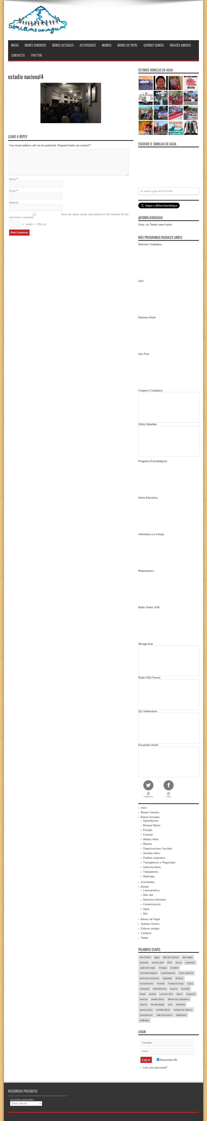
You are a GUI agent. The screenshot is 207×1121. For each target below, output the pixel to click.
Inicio (15, 45)
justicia (152, 994)
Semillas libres (151, 853)
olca (170, 1004)
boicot (179, 962)
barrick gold (158, 962)
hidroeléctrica (159, 989)
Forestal (148, 834)
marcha (143, 999)
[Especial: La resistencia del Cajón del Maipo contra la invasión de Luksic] (191, 113)
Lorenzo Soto (166, 994)
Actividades (88, 45)
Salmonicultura (152, 867)
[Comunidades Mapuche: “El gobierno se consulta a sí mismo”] (161, 98)
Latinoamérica (151, 890)
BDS (169, 962)
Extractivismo (146, 983)
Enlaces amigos (180, 45)
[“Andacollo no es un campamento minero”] (146, 83)
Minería (147, 843)
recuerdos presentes (22, 1099)
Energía (147, 830)
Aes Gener (145, 957)
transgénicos (146, 1015)
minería (143, 1004)
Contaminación (152, 904)
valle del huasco (164, 1015)
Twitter (36, 55)
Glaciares (144, 989)
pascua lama (146, 1010)
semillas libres (163, 1010)
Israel (142, 994)
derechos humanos (149, 978)
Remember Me (168, 1059)
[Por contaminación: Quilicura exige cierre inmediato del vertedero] (176, 113)
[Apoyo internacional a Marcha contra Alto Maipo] (176, 83)
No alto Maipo (157, 1004)
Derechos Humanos (154, 899)
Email (12, 190)
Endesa (179, 978)
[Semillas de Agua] (38, 20)
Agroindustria (150, 820)
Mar (145, 913)
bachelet (144, 962)
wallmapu (144, 1020)
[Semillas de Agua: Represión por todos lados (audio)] (161, 83)
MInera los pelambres (178, 999)
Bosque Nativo (151, 825)
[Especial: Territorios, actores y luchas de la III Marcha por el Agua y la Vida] (161, 128)
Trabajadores (150, 871)
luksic (179, 994)
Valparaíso (181, 1015)
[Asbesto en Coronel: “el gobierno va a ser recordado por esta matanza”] (191, 128)
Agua (146, 908)
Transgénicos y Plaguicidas (159, 862)
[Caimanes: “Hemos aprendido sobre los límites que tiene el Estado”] (146, 113)
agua (156, 957)
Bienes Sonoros (35, 45)
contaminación (168, 973)
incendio (185, 989)
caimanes (190, 962)
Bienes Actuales (63, 45)
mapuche (190, 994)
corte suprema (186, 973)
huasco (173, 989)
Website (14, 202)
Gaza (190, 983)
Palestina (180, 1004)
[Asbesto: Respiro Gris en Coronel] (146, 98)
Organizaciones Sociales (157, 848)
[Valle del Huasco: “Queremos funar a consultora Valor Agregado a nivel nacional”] (176, 98)
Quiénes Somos (154, 45)
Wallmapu (149, 876)
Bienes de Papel (127, 45)
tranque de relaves (183, 1010)
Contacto (18, 55)
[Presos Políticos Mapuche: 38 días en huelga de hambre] (146, 128)
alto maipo (187, 957)
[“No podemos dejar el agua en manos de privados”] (176, 128)
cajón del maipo (147, 968)
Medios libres (151, 839)
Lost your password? (155, 1067)
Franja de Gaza (176, 983)
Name (12, 179)
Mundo (106, 45)
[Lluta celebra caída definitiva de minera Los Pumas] (161, 113)
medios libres (157, 999)
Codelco (174, 968)
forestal (160, 983)
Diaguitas (167, 978)
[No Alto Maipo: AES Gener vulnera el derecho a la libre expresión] (191, 83)
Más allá (148, 895)
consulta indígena (148, 973)
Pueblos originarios (154, 857)
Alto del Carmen (171, 957)
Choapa (163, 968)
